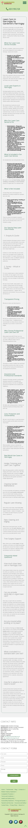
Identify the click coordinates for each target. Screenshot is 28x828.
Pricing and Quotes (20, 800)
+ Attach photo (14, 775)
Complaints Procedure (7, 794)
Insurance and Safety (20, 803)
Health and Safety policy (7, 798)
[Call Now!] (16, 9)
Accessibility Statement (7, 800)
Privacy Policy (13, 805)
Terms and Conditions (7, 796)
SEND (14, 781)
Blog (16, 789)
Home (3, 789)
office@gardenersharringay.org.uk (12, 736)
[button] (24, 3)
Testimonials (9, 789)
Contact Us (22, 789)
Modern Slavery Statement (8, 792)
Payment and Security (7, 803)
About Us (21, 805)
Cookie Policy (5, 805)
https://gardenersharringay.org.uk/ (11, 738)
